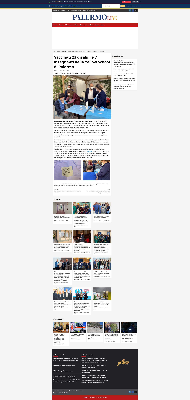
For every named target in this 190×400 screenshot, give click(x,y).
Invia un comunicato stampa (74, 10)
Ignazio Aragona (68, 371)
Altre (102, 25)
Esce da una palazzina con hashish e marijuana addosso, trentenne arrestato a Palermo (124, 86)
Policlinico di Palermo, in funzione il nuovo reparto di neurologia (101, 273)
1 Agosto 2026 (104, 220)
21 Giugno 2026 (105, 252)
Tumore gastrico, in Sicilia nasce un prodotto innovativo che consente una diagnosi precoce (62, 304)
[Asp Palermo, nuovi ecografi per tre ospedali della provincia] (102, 208)
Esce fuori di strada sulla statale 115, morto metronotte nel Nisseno (124, 70)
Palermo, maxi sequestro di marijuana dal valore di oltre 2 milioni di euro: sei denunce (124, 80)
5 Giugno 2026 (104, 276)
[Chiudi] (140, 2)
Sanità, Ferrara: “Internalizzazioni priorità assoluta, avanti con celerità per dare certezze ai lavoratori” (82, 247)
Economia (83, 25)
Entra (122, 6)
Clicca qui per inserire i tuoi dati (132, 5)
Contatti (63, 10)
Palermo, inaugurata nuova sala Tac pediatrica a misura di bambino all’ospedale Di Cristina (101, 304)
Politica (76, 25)
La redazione (56, 10)
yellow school (89, 185)
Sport (97, 25)
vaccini (72, 185)
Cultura (91, 25)
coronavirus (60, 184)
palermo (56, 185)
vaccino (89, 151)
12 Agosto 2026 (65, 220)
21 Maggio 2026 (65, 307)
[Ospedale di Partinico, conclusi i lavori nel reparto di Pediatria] (62, 208)
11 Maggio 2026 (105, 307)
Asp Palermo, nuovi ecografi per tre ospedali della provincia (101, 217)
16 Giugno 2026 (65, 282)
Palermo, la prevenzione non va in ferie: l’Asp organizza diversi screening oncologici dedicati (62, 247)
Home (55, 25)
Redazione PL (58, 70)
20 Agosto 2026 (109, 341)
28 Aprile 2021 (66, 70)
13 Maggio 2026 (86, 312)
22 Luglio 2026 (85, 252)
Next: (98, 191)
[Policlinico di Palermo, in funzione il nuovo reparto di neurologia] (102, 264)
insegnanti (93, 184)
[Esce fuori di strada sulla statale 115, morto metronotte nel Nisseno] (78, 327)
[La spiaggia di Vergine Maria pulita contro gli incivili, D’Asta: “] (95, 327)
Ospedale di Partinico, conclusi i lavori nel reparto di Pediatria (62, 217)
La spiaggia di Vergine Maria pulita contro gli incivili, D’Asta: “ (123, 74)
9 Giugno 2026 (85, 279)
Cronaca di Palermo (65, 25)
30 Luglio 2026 (65, 250)
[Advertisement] (95, 38)
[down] (105, 25)
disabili (77, 184)
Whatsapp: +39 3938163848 (89, 10)
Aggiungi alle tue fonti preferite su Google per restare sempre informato (71, 1)
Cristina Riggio (78, 312)
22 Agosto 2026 (58, 344)
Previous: (67, 191)
